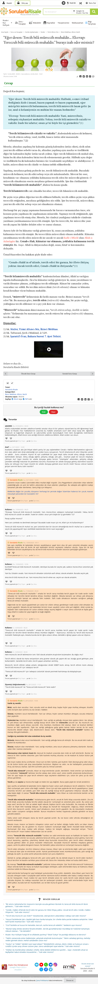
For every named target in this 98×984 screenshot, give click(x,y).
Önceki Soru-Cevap (28, 374)
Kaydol (9, 3)
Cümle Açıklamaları (31, 32)
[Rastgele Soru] (80, 3)
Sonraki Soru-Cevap (70, 374)
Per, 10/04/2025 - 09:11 (31, 543)
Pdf (26, 399)
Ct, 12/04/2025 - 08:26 (20, 628)
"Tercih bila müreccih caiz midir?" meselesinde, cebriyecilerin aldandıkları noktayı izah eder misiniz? (45, 916)
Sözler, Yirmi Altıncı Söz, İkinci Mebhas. (34, 329)
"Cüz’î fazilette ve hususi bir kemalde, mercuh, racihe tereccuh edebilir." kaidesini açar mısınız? (43, 925)
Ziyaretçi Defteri (60, 977)
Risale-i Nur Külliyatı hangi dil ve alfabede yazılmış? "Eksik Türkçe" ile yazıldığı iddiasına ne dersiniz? (45, 934)
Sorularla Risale (11, 389)
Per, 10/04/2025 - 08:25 (20, 510)
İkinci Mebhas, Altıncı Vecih (70, 32)
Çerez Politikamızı (42, 980)
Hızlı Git (72, 3)
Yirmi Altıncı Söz (53, 32)
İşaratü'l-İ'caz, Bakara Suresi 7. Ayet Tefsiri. (35, 336)
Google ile (80, 11)
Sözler (43, 32)
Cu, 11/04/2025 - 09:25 (30, 591)
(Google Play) (15, 967)
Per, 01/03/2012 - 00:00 (20, 426)
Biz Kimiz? (25, 977)
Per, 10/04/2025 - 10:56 (20, 564)
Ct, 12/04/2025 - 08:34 (20, 652)
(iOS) (23, 967)
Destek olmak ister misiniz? (88, 965)
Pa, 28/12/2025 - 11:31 (33, 685)
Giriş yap (24, 3)
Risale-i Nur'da (82, 13)
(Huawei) (18, 970)
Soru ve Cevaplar (16, 32)
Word (16, 399)
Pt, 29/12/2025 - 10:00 (30, 701)
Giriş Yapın (21, 441)
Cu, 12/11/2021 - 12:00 (16, 447)
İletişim (74, 977)
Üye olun (33, 441)
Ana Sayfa (4, 32)
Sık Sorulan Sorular (41, 977)
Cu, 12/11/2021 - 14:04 (30, 480)
